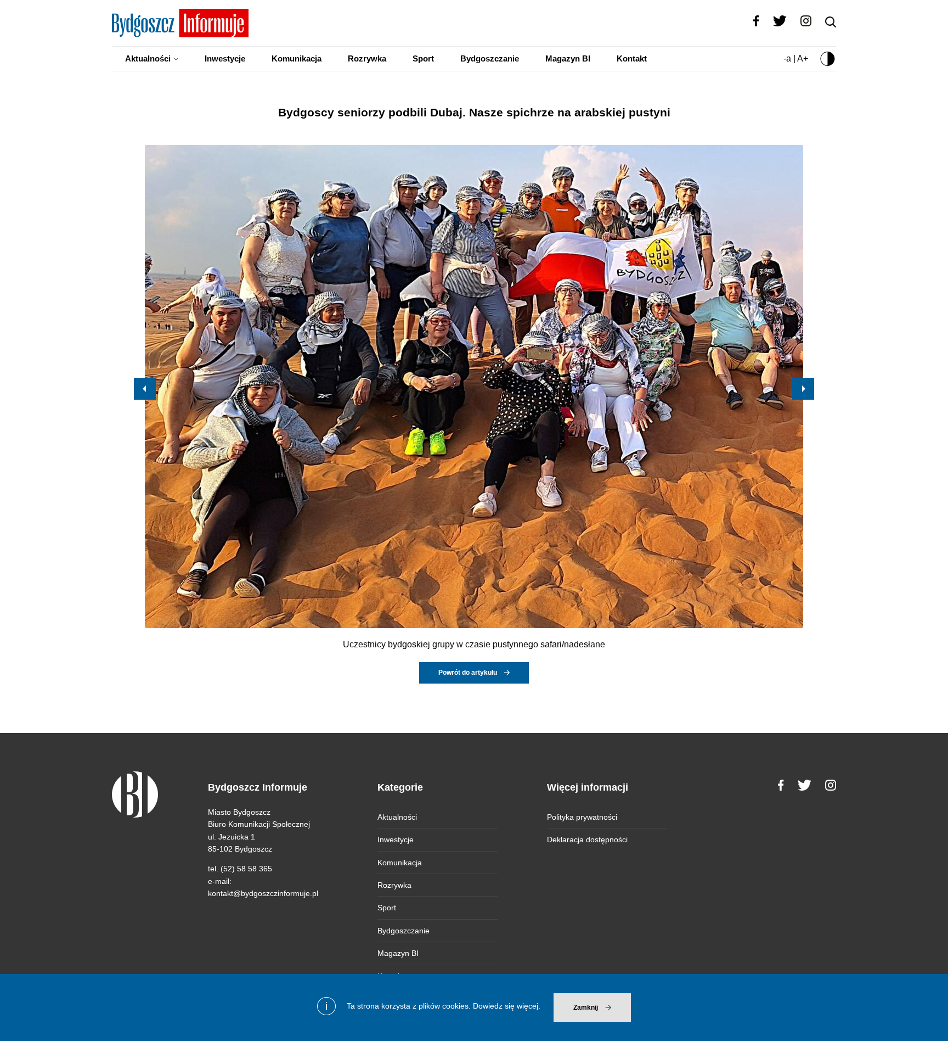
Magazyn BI (567, 58)
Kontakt (632, 58)
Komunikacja (296, 58)
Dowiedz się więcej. (506, 1005)
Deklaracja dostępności (587, 839)
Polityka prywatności (582, 817)
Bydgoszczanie (489, 58)
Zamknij (585, 1007)
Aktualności (148, 58)
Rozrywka (367, 58)
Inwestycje (225, 58)
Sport (423, 58)
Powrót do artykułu (467, 672)
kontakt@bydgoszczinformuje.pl (263, 893)
